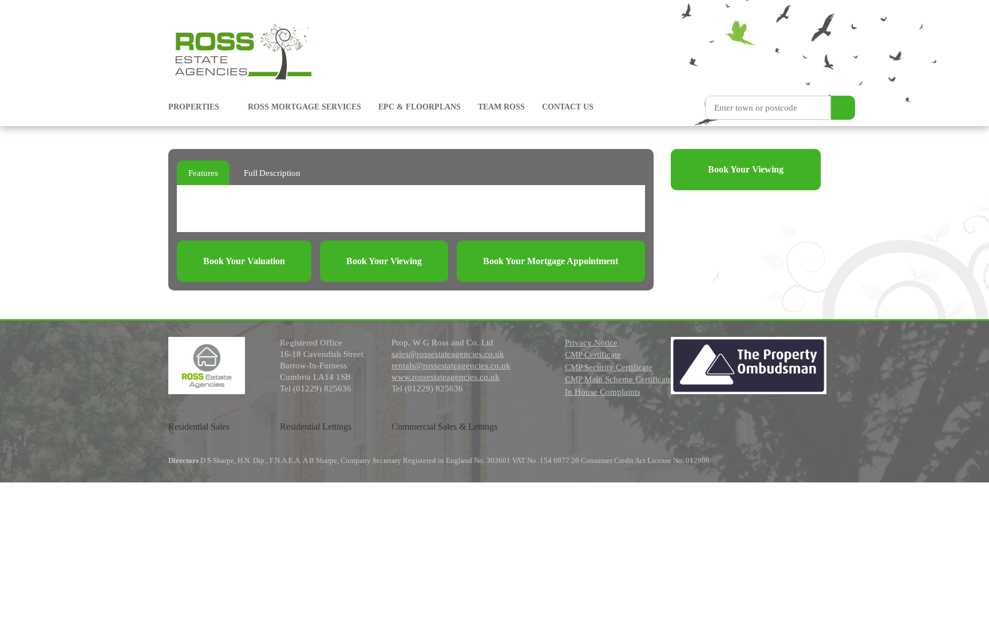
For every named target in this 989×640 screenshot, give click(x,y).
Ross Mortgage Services (304, 107)
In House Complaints (602, 391)
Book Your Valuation (244, 261)
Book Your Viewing (384, 261)
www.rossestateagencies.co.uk (445, 377)
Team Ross (501, 107)
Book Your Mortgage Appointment (550, 261)
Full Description (272, 173)
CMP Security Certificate (608, 367)
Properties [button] (194, 107)
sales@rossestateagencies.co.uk (447, 354)
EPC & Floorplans (419, 107)
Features (203, 173)
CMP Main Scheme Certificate (618, 379)
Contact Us (568, 107)
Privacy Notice (591, 342)
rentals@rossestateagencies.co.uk (451, 365)
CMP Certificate (593, 354)
